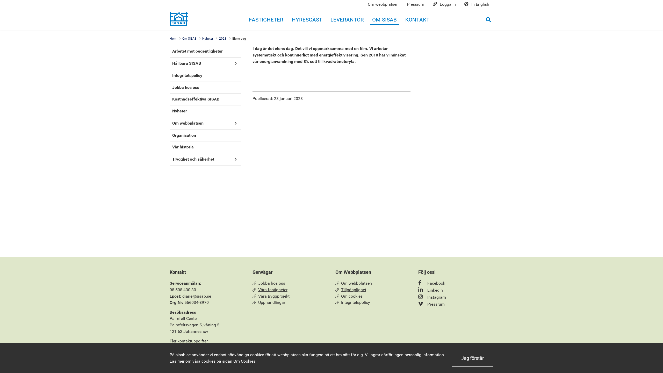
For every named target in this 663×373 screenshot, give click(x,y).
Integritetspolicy (355, 302)
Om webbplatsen (356, 283)
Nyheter (207, 38)
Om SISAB (189, 38)
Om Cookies (244, 361)
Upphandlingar (271, 302)
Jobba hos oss (271, 283)
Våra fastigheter (272, 289)
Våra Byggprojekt (274, 296)
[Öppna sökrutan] (488, 19)
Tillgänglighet (353, 289)
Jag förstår (472, 358)
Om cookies (352, 296)
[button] (235, 64)
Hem (173, 38)
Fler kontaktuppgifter (189, 341)
